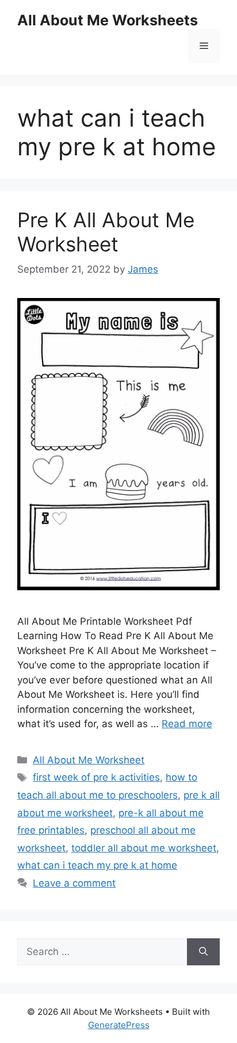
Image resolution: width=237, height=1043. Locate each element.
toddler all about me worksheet (143, 848)
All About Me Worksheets (107, 20)
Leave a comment (74, 883)
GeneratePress (119, 1024)
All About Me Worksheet (88, 760)
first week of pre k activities (96, 777)
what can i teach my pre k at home (97, 865)
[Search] (203, 952)
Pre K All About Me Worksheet (105, 232)
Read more (187, 723)
